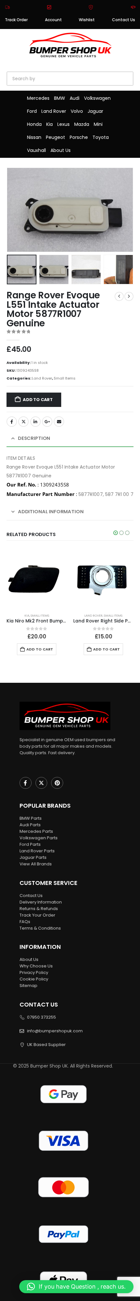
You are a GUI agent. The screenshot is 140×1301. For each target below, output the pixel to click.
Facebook (12, 421)
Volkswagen (97, 98)
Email (59, 421)
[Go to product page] (37, 578)
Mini (98, 124)
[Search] (82, 78)
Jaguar (95, 111)
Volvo (77, 111)
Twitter (23, 421)
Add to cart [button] (39, 649)
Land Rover (53, 111)
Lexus (63, 124)
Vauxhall (36, 150)
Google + (47, 421)
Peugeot (55, 137)
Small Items (65, 378)
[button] (15, 210)
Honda (34, 124)
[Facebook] (26, 783)
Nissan (34, 137)
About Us (60, 150)
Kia (49, 124)
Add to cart (38, 399)
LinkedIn (35, 421)
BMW (59, 98)
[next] (128, 296)
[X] (41, 783)
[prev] (119, 296)
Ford (32, 111)
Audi (74, 98)
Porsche (79, 137)
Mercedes (38, 98)
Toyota (100, 137)
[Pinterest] (57, 783)
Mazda (81, 124)
